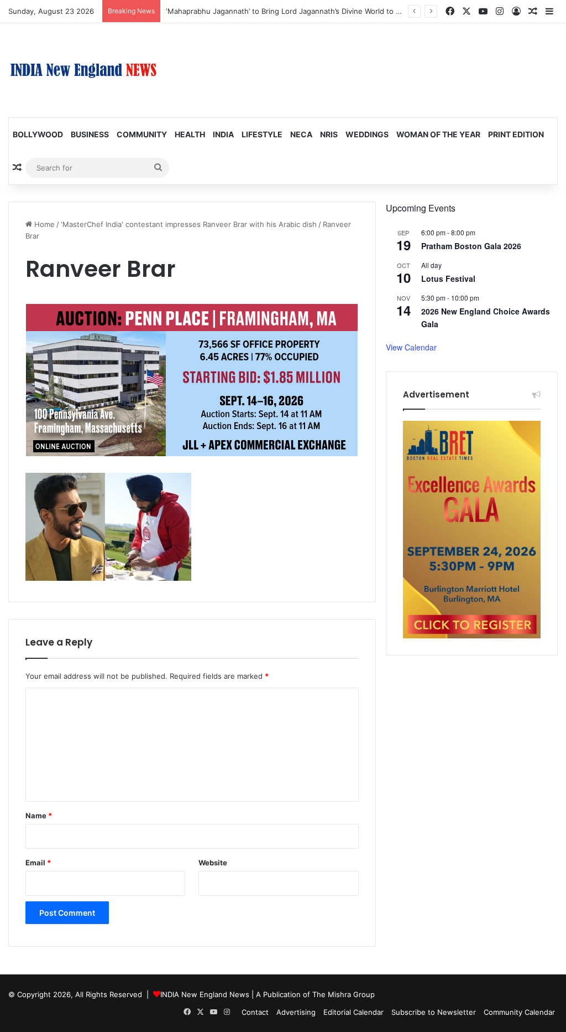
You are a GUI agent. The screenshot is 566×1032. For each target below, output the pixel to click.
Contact (255, 1012)
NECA (301, 134)
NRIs (329, 134)
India (223, 134)
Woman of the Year (438, 134)
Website (212, 862)
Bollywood (38, 134)
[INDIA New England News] (83, 70)
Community (142, 134)
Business (90, 134)
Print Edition (516, 134)
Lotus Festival (448, 278)
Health (190, 134)
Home (43, 224)
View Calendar (411, 347)
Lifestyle (262, 134)
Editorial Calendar (353, 1012)
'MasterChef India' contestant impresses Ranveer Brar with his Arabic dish (189, 224)
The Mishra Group (343, 994)
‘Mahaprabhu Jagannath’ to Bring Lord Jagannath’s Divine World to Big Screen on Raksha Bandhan (334, 11)
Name (38, 815)
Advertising (296, 1012)
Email (38, 862)
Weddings (367, 134)
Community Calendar (519, 1012)
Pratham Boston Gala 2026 (471, 245)
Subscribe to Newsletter (433, 1012)
